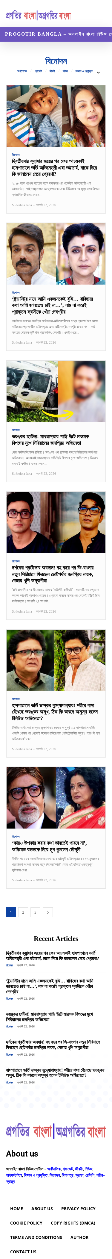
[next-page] (48, 912)
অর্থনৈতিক (22, 71)
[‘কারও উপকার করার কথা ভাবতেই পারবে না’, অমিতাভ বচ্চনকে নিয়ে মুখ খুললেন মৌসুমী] (56, 798)
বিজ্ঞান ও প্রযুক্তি (84, 71)
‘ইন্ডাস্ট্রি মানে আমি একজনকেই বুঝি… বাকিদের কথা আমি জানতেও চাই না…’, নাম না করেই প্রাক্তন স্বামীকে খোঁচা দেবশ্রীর (52, 305)
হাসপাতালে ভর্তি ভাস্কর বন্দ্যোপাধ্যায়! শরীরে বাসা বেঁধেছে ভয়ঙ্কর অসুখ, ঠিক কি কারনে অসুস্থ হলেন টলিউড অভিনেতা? (55, 711)
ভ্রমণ (79, 1175)
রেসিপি (89, 1175)
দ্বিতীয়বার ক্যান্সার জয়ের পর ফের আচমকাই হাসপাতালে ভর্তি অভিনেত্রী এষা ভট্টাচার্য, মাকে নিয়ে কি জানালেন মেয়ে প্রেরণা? (54, 167)
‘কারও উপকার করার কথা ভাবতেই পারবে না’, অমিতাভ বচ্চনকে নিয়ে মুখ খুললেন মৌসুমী (49, 846)
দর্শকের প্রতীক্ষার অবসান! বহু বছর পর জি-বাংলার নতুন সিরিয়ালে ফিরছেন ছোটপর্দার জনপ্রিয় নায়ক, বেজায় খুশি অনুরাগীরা (52, 574)
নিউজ (65, 71)
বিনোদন (16, 154)
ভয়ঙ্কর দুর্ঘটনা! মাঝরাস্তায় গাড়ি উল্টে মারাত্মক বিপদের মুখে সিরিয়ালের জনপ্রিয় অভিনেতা (50, 439)
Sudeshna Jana (22, 205)
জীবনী (52, 71)
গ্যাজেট (38, 71)
